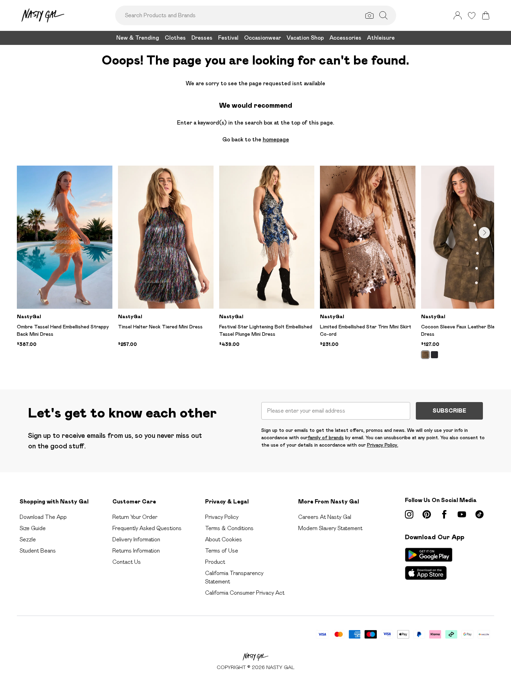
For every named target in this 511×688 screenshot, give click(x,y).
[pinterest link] (426, 514)
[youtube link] (462, 514)
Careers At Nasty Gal (324, 517)
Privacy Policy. (382, 445)
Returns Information (136, 551)
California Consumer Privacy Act (244, 593)
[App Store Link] (428, 564)
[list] (255, 266)
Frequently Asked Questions (147, 528)
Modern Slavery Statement (330, 528)
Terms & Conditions (229, 528)
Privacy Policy (221, 517)
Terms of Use (221, 551)
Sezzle (28, 539)
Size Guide (33, 528)
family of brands (326, 437)
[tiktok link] (479, 514)
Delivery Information (136, 539)
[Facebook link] (444, 514)
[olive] (425, 355)
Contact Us (126, 562)
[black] (434, 355)
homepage (276, 139)
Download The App (43, 517)
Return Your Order (134, 517)
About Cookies (223, 539)
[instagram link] (409, 514)
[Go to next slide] (484, 232)
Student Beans (38, 551)
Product (215, 562)
